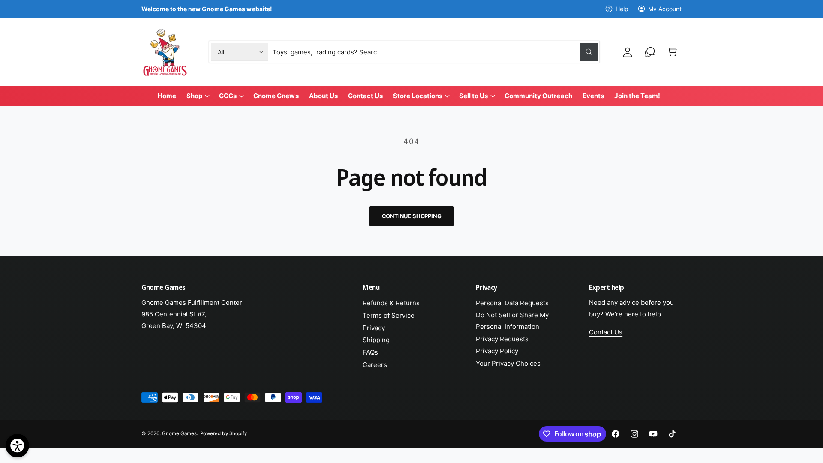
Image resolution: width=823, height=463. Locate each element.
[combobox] (435, 52)
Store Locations (417, 96)
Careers (375, 365)
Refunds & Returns (391, 303)
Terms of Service (389, 315)
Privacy (374, 328)
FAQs (370, 352)
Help (622, 8)
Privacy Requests (502, 339)
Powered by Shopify (223, 433)
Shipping (376, 340)
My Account (665, 8)
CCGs (228, 96)
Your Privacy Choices (508, 363)
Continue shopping (412, 216)
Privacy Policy (497, 351)
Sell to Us (473, 96)
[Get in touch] (650, 52)
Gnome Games (179, 433)
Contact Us (605, 332)
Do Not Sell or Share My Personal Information (512, 321)
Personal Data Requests (512, 303)
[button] (672, 52)
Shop (194, 96)
